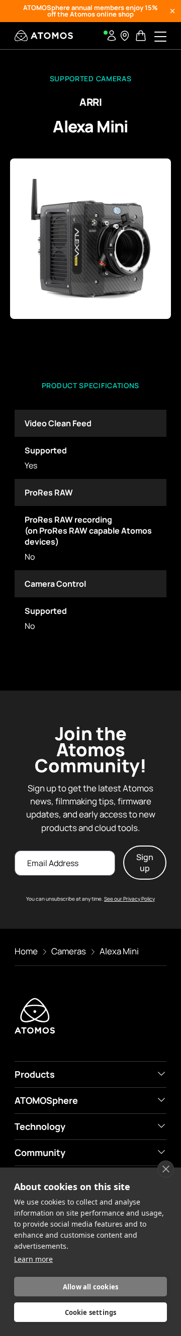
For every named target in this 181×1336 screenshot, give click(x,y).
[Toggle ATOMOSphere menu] (161, 1100)
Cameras (68, 951)
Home (26, 951)
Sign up (144, 863)
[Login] (112, 36)
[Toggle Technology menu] (161, 1126)
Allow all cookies (90, 1286)
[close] (165, 1169)
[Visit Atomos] (44, 35)
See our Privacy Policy (129, 898)
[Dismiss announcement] (172, 11)
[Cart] (142, 36)
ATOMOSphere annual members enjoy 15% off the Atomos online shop (90, 11)
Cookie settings (91, 1312)
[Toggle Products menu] (161, 1074)
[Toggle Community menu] (161, 1152)
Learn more (33, 1259)
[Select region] (125, 36)
